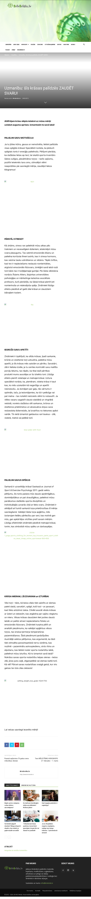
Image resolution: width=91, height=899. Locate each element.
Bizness (73, 44)
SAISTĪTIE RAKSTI (12, 785)
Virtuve (59, 44)
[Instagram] (68, 870)
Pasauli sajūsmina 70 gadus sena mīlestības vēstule (16, 759)
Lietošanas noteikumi (61, 891)
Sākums (6, 55)
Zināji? (13, 50)
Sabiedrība (8, 44)
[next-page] (9, 837)
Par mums (30, 891)
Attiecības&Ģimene (50, 44)
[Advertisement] (45, 25)
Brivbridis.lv (17, 98)
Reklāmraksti (21, 50)
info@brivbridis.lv (47, 883)
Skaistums (66, 44)
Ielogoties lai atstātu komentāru (15, 850)
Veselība (33, 44)
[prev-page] (5, 837)
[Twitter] (12, 745)
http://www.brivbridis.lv (27, 774)
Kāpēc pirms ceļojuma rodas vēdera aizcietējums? (11, 805)
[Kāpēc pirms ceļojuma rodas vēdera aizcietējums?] (12, 795)
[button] (84, 44)
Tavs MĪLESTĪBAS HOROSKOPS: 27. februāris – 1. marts (46, 759)
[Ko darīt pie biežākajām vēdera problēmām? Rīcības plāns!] (31, 795)
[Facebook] (6, 745)
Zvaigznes (40, 44)
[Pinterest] (17, 745)
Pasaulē (7, 50)
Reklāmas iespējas (75, 891)
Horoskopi (24, 44)
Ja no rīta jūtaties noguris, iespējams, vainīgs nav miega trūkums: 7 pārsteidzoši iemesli (49, 828)
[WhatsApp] (22, 745)
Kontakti (37, 891)
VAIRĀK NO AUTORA (28, 785)
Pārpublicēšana (47, 891)
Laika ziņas (16, 44)
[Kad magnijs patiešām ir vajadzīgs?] (50, 795)
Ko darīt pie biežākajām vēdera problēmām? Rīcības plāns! (31, 805)
